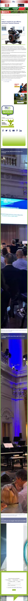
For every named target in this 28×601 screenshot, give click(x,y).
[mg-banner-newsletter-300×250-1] (7, 115)
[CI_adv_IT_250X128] (14, 145)
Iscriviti (14, 589)
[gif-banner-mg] (14, 13)
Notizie (3, 19)
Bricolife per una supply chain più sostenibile (13, 520)
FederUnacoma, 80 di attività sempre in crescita (12, 152)
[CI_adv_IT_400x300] (20, 92)
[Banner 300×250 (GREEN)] (7, 127)
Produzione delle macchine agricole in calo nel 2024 (13, 336)
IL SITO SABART (6, 81)
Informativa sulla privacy (16, 587)
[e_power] (21, 6)
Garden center (12, 581)
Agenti (19, 581)
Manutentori (15, 580)
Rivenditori (8, 580)
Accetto (15, 587)
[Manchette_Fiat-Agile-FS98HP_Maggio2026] (7, 6)
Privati (22, 580)
